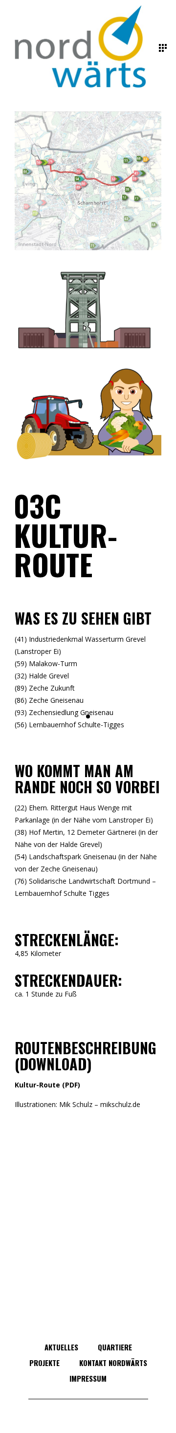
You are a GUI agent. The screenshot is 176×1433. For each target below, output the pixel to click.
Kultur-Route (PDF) (47, 1084)
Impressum (88, 1378)
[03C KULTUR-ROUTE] (88, 180)
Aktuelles (61, 1347)
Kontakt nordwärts (113, 1362)
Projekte (44, 1362)
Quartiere (115, 1347)
